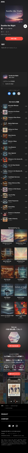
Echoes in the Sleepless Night (7, 315)
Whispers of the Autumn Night (21, 316)
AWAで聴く (14, 38)
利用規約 (3, 433)
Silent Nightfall (7, 297)
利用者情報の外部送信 (5, 435)
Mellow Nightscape (7, 261)
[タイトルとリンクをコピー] (18, 93)
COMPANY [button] (4, 419)
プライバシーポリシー (12, 433)
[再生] (25, 26)
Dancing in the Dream (7, 243)
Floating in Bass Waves (21, 243)
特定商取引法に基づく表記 (18, 435)
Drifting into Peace (21, 261)
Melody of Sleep (20, 297)
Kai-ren (10, 28)
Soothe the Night (13, 75)
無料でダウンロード (14, 374)
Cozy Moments (21, 279)
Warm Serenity (7, 279)
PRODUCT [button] (4, 414)
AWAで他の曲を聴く (14, 346)
